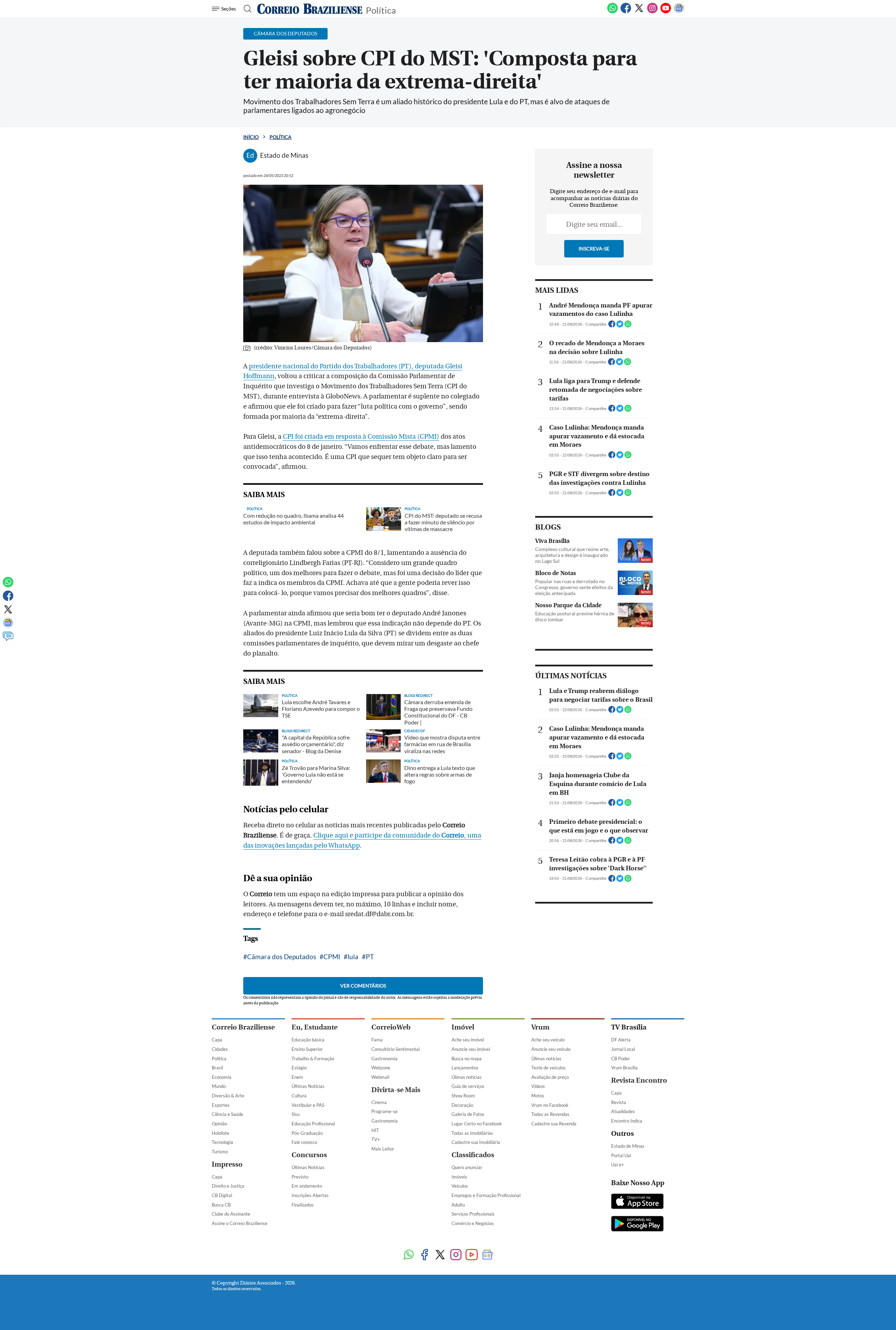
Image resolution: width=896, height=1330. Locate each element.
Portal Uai (621, 1155)
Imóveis (459, 1177)
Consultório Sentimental (395, 1049)
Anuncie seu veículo (550, 1049)
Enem (297, 1077)
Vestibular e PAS (308, 1105)
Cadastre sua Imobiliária (475, 1142)
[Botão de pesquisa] (245, 8)
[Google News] (679, 12)
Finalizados (303, 1205)
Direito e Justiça (228, 1186)
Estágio (299, 1067)
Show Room (463, 1095)
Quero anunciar (466, 1167)
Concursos (309, 1155)
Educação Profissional (313, 1123)
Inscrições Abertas (310, 1195)
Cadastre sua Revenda (553, 1123)
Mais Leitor (382, 1149)
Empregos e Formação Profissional (485, 1195)
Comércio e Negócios (472, 1223)
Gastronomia (384, 1058)
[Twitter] (639, 12)
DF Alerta (621, 1039)
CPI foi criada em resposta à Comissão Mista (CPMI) (361, 436)
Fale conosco (304, 1142)
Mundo (219, 1086)
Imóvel (462, 1027)
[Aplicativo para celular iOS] (637, 1202)
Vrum (540, 1027)
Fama (377, 1039)
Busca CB (221, 1205)
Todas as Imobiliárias (472, 1133)
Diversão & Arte (228, 1095)
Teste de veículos (548, 1067)
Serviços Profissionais (473, 1214)
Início (251, 137)
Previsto (300, 1177)
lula (353, 957)
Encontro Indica (626, 1121)
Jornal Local (623, 1049)
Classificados (472, 1155)
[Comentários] (8, 639)
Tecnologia (222, 1142)
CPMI (331, 957)
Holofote (220, 1133)
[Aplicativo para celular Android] (637, 1224)
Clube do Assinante (231, 1214)
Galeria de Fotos (467, 1114)
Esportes (221, 1105)
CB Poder (620, 1058)
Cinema (379, 1102)
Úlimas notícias (466, 1077)
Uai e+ (617, 1164)
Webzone (380, 1067)
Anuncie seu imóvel (470, 1049)
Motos (537, 1095)
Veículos (459, 1186)
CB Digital (222, 1195)
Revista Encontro (639, 1080)
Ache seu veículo (548, 1039)
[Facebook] (626, 12)
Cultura (299, 1095)
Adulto (458, 1205)
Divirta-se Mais (395, 1090)
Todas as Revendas (550, 1114)
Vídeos (538, 1086)
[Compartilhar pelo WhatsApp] (627, 326)
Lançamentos (464, 1067)
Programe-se (384, 1111)
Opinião (219, 1123)
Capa (217, 1039)
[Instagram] (652, 12)
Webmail (380, 1077)
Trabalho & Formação (313, 1058)
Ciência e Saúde (227, 1114)
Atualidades (623, 1111)
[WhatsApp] (612, 12)
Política (381, 10)
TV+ (375, 1139)
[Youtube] (665, 12)
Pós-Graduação (307, 1133)
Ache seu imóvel (467, 1039)
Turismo (220, 1151)
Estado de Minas (627, 1146)
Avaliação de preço (550, 1077)
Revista (618, 1102)
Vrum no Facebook (549, 1105)
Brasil (217, 1067)
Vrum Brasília (624, 1067)
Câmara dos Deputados (281, 957)
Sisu (296, 1114)
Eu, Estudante (314, 1027)
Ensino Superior (307, 1049)
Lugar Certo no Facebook (476, 1123)
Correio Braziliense (243, 1027)
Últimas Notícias (308, 1086)
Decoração (462, 1105)
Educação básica (308, 1039)
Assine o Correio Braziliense (239, 1223)
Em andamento (307, 1186)
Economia (221, 1077)
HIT (375, 1130)
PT (370, 957)
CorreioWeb (391, 1027)
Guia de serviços (467, 1086)
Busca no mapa (466, 1058)
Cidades (220, 1049)
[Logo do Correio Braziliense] (309, 9)
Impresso (227, 1164)
